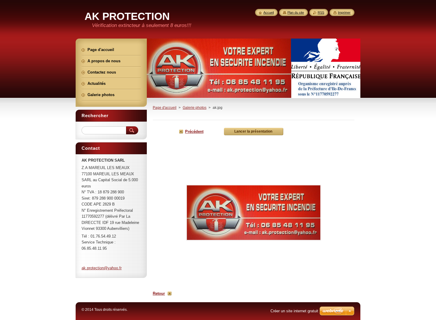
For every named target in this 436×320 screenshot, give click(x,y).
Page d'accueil (164, 107)
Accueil (268, 12)
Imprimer (344, 12)
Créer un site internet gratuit (294, 311)
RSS (321, 12)
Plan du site (295, 12)
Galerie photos (194, 107)
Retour (159, 293)
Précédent (194, 131)
